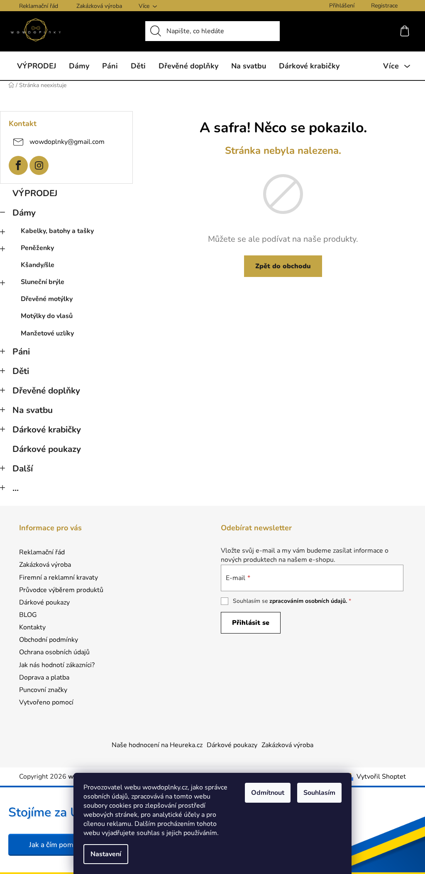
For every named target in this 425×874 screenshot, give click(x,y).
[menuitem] (36, 66)
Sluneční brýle (42, 281)
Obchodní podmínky (48, 639)
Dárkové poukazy (46, 449)
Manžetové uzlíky (47, 333)
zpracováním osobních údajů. (308, 601)
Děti (20, 371)
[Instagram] (39, 165)
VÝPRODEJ (34, 193)
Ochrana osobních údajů (54, 652)
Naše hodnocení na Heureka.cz (157, 745)
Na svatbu (32, 410)
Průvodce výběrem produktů (61, 590)
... (15, 488)
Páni (21, 351)
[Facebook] (18, 165)
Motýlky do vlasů (47, 315)
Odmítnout (267, 792)
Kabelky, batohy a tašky (57, 230)
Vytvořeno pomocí (46, 702)
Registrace (384, 6)
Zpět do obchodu (283, 266)
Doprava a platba (44, 677)
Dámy (24, 212)
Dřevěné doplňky (46, 390)
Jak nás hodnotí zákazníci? (57, 665)
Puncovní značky (43, 689)
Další (22, 468)
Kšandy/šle (37, 264)
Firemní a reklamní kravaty (58, 577)
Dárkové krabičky (46, 429)
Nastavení (105, 854)
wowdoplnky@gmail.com (67, 141)
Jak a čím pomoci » (58, 845)
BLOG (28, 614)
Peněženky (37, 247)
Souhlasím (319, 792)
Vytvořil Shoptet (381, 776)
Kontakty (32, 627)
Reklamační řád (38, 6)
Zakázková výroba (99, 6)
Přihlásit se (250, 622)
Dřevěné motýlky (47, 298)
